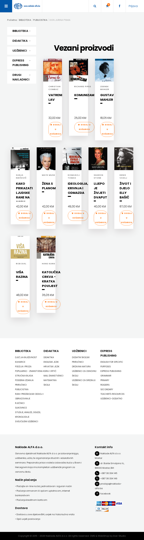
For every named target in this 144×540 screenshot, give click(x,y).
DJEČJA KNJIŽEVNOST (26, 357)
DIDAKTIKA (20, 41)
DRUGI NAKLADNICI (20, 77)
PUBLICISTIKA (21, 389)
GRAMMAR (105, 375)
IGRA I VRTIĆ (50, 371)
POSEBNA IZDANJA (24, 380)
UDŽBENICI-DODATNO (111, 398)
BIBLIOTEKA (20, 31)
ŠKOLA (47, 384)
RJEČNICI (20, 403)
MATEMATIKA (50, 380)
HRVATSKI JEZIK (51, 366)
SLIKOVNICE (21, 407)
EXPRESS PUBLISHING (20, 62)
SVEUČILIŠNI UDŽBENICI (26, 421)
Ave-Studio (119, 536)
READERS (105, 384)
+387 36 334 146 (108, 478)
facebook (105, 493)
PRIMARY (104, 380)
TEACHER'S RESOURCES (112, 393)
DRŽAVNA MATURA (81, 366)
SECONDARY (106, 389)
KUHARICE (20, 361)
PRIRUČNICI (21, 384)
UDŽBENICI (19, 51)
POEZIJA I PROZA (23, 366)
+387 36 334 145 (108, 473)
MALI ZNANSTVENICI (53, 375)
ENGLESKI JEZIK (51, 361)
